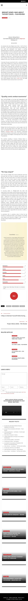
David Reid (22, 306)
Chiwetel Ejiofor (9, 131)
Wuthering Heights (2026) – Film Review (18, 358)
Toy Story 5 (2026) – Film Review (19, 344)
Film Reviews (4, 17)
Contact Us (5, 597)
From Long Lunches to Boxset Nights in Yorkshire (13, 557)
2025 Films (9, 306)
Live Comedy (6, 576)
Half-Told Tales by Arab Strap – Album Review (13, 449)
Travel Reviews (6, 531)
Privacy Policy (21, 597)
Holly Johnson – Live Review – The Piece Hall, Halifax (15, 446)
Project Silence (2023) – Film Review (17, 324)
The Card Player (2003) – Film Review (11, 439)
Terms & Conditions (13, 597)
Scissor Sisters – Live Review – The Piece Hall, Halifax (15, 451)
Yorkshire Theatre (7, 467)
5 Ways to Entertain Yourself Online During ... (13, 316)
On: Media (13, 599)
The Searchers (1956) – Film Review (11, 441)
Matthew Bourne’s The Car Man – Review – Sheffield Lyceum (13, 470)
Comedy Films (15, 306)
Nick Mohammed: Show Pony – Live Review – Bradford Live (13, 579)
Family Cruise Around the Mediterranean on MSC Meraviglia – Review (11, 534)
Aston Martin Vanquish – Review (11, 434)
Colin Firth (19, 78)
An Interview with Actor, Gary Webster (12, 447)
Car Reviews (6, 512)
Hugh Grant (22, 38)
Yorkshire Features (7, 554)
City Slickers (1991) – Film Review (18, 352)
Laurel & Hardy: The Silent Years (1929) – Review (18, 338)
